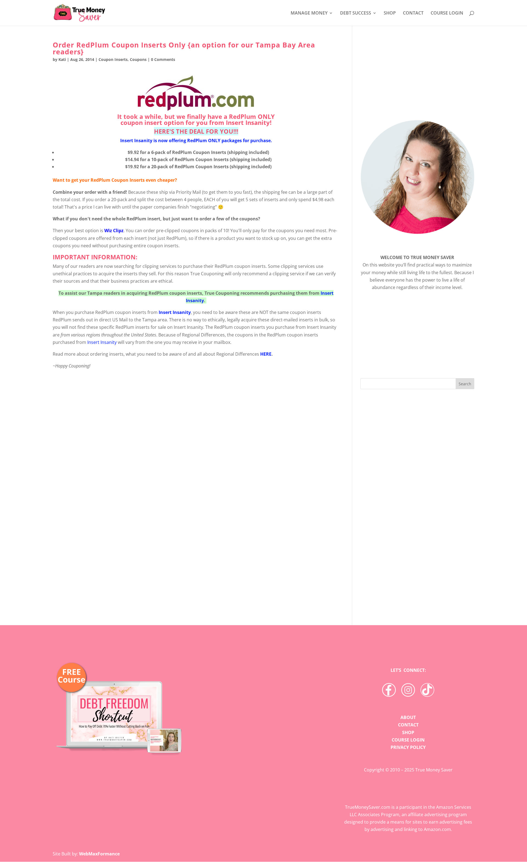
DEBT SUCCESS (355, 13)
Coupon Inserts (113, 59)
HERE (265, 354)
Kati (62, 59)
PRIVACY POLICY (408, 747)
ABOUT (408, 717)
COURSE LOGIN (447, 13)
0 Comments (163, 59)
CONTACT (413, 13)
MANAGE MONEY (309, 13)
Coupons (138, 59)
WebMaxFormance (99, 854)
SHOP (390, 13)
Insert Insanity (248, 122)
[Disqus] (196, 520)
